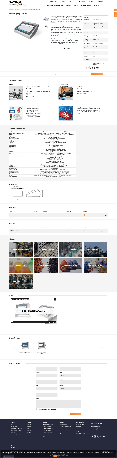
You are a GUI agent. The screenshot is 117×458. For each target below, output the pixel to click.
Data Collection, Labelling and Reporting (65, 432)
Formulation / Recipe (63, 424)
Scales (28, 428)
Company (38, 372)
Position (38, 379)
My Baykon (83, 1)
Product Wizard (54, 1)
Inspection (29, 432)
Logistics (28, 434)
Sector (61, 372)
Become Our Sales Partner (80, 433)
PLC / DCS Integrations (64, 429)
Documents (50, 74)
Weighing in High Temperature (48, 434)
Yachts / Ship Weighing (47, 432)
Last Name (62, 366)
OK (55, 456)
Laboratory (29, 430)
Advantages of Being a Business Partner (16, 435)
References (13, 432)
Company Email (63, 379)
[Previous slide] (15, 348)
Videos (75, 74)
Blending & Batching (47, 426)
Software (59, 74)
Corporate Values (14, 426)
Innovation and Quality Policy (16, 428)
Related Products (85, 74)
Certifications (78, 426)
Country (62, 385)
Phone (37, 385)
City (36, 392)
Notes (37, 398)
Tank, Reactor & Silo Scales (48, 424)
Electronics (29, 424)
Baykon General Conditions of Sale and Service (18, 445)
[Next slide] (102, 348)
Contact (91, 1)
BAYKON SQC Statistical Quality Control (65, 427)
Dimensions (41, 74)
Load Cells (29, 426)
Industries (68, 74)
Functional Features (15, 74)
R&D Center (13, 447)
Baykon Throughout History (16, 430)
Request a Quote (97, 74)
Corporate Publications (80, 424)
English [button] (101, 1)
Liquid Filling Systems (47, 430)
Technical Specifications (29, 74)
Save (75, 414)
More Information (61, 456)
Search (63, 1)
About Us (12, 424)
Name (37, 366)
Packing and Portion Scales (48, 428)
